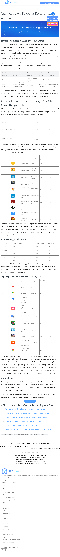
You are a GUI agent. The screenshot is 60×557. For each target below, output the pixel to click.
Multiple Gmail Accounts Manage (11, 539)
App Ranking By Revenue (9, 497)
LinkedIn (43, 443)
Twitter (18, 443)
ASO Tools (30, 401)
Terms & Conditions (8, 516)
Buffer (38, 443)
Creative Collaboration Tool (10, 547)
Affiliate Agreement (8, 511)
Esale (4, 544)
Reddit (23, 443)
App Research (7, 495)
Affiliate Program (7, 508)
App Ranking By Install (9, 500)
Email (33, 443)
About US (5, 523)
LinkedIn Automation (8, 532)
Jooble (4, 537)
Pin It (48, 443)
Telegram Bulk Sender (9, 542)
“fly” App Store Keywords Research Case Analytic (22, 425)
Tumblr (28, 443)
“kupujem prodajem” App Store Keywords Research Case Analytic (28, 429)
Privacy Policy (6, 513)
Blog (4, 521)
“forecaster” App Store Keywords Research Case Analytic (25, 409)
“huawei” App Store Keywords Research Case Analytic (24, 421)
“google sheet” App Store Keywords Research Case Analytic (26, 417)
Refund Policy (6, 518)
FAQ (4, 502)
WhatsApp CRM (7, 529)
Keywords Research (8, 492)
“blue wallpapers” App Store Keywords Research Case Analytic (27, 413)
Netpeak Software (8, 534)
